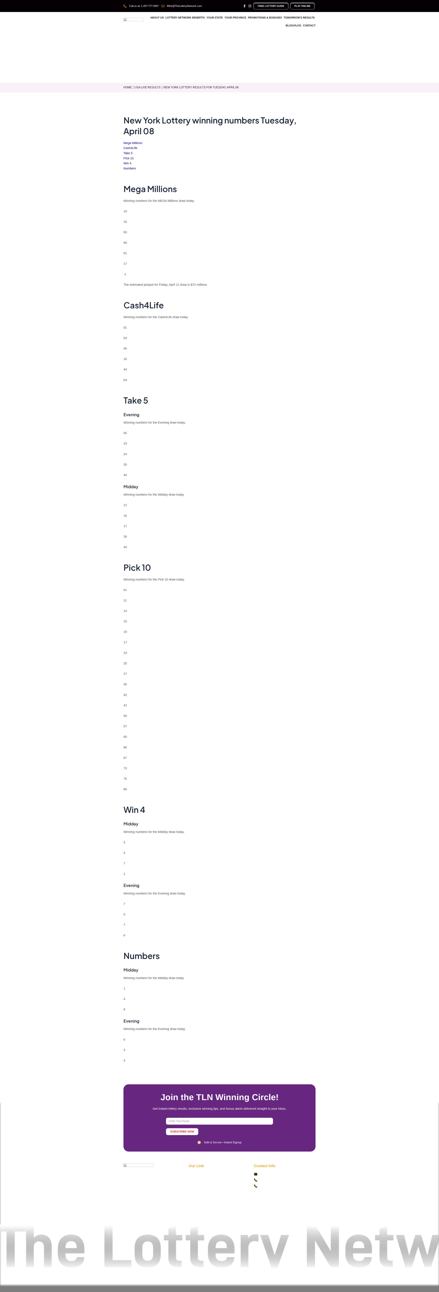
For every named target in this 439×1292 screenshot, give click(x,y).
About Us (157, 17)
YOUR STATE (214, 17)
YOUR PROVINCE (235, 17)
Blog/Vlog (293, 25)
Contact (309, 25)
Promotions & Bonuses (265, 17)
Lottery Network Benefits (185, 17)
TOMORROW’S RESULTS (299, 17)
